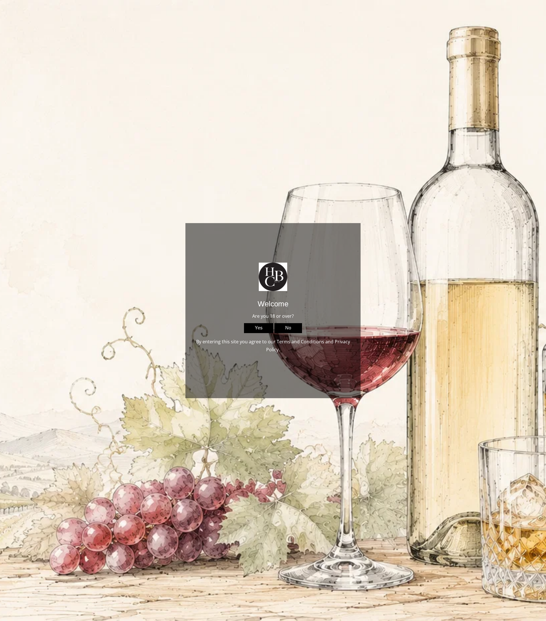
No (288, 327)
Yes (258, 327)
